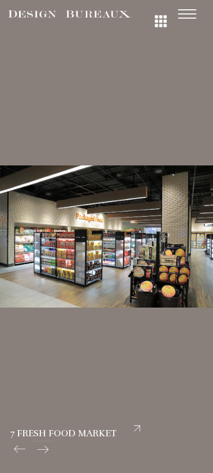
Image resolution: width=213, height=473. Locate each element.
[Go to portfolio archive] (159, 10)
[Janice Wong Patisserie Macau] (19, 449)
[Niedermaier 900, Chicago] (42, 449)
